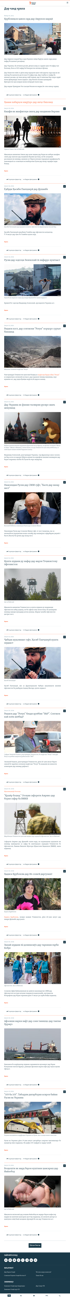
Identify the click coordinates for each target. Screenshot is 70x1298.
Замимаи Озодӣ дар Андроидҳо (14, 1286)
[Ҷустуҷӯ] (59, 1295)
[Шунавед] (21, 1295)
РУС (47, 1295)
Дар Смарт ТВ (40, 1286)
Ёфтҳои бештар (35, 1245)
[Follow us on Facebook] (10, 1260)
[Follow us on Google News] (6, 1260)
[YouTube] (34, 1295)
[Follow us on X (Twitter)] (23, 1260)
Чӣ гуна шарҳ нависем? (43, 1272)
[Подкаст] (35, 1260)
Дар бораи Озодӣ (9, 1272)
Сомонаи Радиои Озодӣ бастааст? (15, 1275)
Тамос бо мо (39, 1275)
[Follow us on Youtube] (14, 1260)
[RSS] (31, 1260)
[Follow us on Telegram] (27, 1260)
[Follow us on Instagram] (18, 1260)
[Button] (13, 95)
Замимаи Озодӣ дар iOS (12, 1289)
